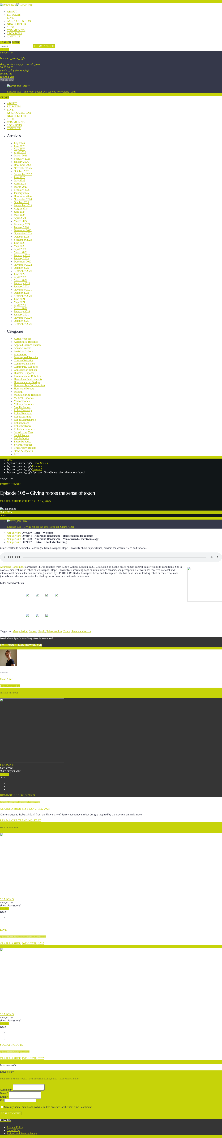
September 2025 (23, 174)
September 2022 (23, 271)
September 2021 (23, 296)
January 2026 (21, 161)
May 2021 (19, 302)
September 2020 (23, 324)
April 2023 (20, 249)
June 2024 (19, 211)
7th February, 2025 (36, 501)
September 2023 (23, 239)
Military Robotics (23, 404)
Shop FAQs (13, 1130)
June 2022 (19, 274)
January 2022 (21, 286)
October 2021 (21, 292)
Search (44, 46)
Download (21, 645)
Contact (14, 36)
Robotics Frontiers (24, 429)
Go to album (7, 79)
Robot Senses (21, 422)
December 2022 (23, 261)
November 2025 (23, 168)
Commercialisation (24, 363)
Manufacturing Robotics (27, 394)
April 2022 (20, 277)
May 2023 (19, 246)
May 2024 (19, 214)
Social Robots (21, 435)
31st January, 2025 (36, 808)
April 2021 (20, 305)
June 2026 (19, 146)
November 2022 (23, 264)
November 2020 (23, 317)
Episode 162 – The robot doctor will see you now (34, 91)
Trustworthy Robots (25, 447)
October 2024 (21, 202)
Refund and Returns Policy (22, 1133)
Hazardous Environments (28, 379)
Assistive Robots (23, 351)
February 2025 (22, 189)
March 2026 (20, 155)
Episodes (14, 14)
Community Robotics (26, 366)
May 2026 (19, 149)
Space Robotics (22, 441)
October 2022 (21, 267)
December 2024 (23, 196)
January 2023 (21, 258)
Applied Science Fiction (27, 345)
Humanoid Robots (24, 388)
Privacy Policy (15, 1127)
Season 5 (37, 469)
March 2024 (20, 221)
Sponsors (14, 33)
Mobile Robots (22, 407)
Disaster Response (24, 373)
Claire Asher (10, 501)
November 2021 (23, 289)
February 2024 (22, 224)
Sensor (32, 631)
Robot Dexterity (23, 410)
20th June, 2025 (33, 943)
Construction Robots (25, 369)
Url (2, 1100)
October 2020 (21, 320)
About (12, 11)
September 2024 (23, 205)
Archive (10, 685)
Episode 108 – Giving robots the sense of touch (33, 526)
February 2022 (22, 283)
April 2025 (20, 183)
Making (18, 391)
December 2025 (23, 165)
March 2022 (20, 280)
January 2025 (21, 193)
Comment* (6, 1089)
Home (10, 460)
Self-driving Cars (23, 432)
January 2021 (21, 314)
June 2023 (19, 242)
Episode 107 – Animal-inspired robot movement (20, 802)
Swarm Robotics (23, 444)
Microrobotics (22, 401)
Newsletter (16, 24)
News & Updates (23, 451)
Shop (10, 27)
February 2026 (22, 158)
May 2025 (19, 180)
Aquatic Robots (22, 348)
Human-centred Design (27, 382)
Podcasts (37, 466)
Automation (20, 354)
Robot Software (22, 426)
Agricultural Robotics (26, 341)
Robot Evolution (23, 413)
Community (16, 30)
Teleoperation (54, 631)
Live (10, 17)
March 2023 (20, 252)
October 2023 (21, 236)
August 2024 (21, 208)
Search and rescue (81, 631)
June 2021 (19, 299)
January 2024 (21, 227)
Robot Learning (22, 416)
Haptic (41, 631)
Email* (4, 1096)
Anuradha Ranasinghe (12, 566)
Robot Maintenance (25, 419)
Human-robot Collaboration (29, 385)
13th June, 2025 (33, 1058)
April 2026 (20, 152)
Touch (66, 631)
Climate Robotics (23, 360)
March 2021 (20, 308)
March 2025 (20, 186)
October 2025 (21, 171)
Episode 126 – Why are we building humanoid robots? (23, 936)
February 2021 (22, 311)
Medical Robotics (23, 398)
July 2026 (19, 143)
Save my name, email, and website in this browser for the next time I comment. (48, 1107)
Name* (4, 1093)
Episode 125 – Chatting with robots (14, 1051)
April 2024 (20, 218)
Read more (20, 820)
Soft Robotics (21, 438)
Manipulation (20, 631)
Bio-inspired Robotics (26, 357)
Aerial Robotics (22, 338)
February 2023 (22, 255)
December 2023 (23, 230)
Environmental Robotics (27, 376)
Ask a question (19, 21)
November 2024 (23, 199)
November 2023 (23, 233)
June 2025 (19, 177)
